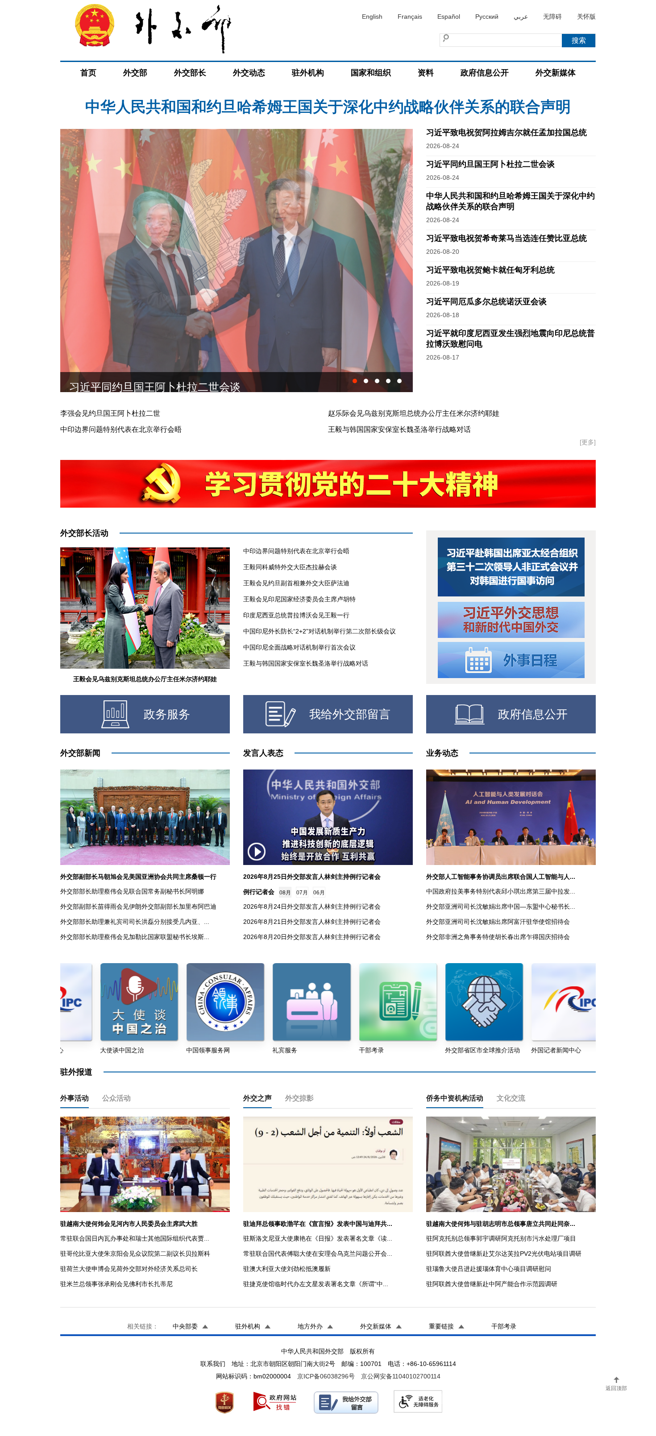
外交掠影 (299, 1098)
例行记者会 (258, 891)
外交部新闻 (80, 753)
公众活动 (116, 1098)
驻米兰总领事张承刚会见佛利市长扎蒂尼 (116, 1283)
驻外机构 (308, 72)
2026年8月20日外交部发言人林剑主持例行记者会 (312, 936)
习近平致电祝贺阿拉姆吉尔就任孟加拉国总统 (328, 106)
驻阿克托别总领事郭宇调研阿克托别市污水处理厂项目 (501, 1238)
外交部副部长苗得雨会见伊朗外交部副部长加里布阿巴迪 (138, 906)
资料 (426, 72)
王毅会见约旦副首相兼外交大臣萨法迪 (296, 583)
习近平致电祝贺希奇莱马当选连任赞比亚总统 (506, 238)
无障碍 (552, 16)
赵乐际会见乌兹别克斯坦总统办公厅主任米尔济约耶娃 (413, 413)
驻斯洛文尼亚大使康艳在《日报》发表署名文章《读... (317, 1238)
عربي (521, 16)
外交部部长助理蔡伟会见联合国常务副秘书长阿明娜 (132, 891)
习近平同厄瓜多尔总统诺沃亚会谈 (149, 382)
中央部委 (185, 1326)
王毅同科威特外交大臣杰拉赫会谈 (290, 567)
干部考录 (503, 1326)
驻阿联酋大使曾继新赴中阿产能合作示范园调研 (491, 1283)
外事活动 (74, 1098)
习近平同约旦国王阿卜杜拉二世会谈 (490, 164)
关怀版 (586, 16)
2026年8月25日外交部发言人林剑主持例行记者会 (312, 876)
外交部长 (190, 72)
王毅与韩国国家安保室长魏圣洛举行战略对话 (399, 429)
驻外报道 (76, 1072)
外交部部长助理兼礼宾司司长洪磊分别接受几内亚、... (134, 921)
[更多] (588, 442)
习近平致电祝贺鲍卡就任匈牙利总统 (490, 269)
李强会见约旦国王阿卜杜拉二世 (110, 413)
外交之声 (257, 1098)
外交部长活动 (84, 533)
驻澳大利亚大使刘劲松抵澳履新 (287, 1268)
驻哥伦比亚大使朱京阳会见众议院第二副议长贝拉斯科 (135, 1253)
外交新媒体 (556, 72)
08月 (285, 893)
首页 (88, 72)
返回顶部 (616, 1388)
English (372, 16)
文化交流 (511, 1098)
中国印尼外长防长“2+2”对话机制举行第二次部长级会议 (319, 631)
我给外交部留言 (349, 714)
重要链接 (441, 1326)
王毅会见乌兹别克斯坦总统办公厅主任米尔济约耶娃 (145, 679)
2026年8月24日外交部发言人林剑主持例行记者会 (312, 906)
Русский (486, 16)
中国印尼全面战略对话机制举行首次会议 (299, 647)
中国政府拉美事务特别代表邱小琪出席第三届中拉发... (500, 891)
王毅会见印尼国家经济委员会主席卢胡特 (299, 599)
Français (410, 16)
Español (448, 16)
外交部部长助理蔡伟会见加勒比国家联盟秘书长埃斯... (134, 936)
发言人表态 (263, 753)
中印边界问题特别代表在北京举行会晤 (121, 429)
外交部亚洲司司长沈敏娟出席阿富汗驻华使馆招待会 (498, 921)
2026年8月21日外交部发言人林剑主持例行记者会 (312, 921)
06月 (319, 893)
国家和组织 (371, 72)
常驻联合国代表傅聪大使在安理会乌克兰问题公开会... (317, 1253)
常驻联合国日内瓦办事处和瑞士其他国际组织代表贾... (134, 1238)
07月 (302, 893)
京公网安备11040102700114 (400, 1376)
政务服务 (167, 714)
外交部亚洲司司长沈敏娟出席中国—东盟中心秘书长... (500, 906)
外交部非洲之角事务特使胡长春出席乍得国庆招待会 (498, 936)
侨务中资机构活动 (454, 1098)
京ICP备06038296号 (326, 1376)
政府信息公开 (485, 72)
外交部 (135, 72)
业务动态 (442, 753)
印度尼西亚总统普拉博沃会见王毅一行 (296, 615)
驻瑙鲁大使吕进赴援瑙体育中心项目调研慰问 (488, 1268)
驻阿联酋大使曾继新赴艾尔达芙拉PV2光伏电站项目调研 (503, 1253)
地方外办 (310, 1326)
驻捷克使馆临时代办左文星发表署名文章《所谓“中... (315, 1283)
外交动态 (249, 72)
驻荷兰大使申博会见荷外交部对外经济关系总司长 (129, 1268)
